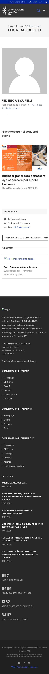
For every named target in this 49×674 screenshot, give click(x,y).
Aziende (7, 461)
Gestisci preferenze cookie (30, 654)
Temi (6, 428)
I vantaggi (8, 453)
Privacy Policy (12, 654)
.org (45, 2)
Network (8, 424)
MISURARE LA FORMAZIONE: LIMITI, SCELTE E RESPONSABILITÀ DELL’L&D (22, 525)
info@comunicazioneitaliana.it (25, 667)
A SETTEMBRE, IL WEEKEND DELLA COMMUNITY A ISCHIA (17, 512)
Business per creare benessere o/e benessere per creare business (23, 180)
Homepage (9, 377)
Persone (20, 26)
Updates (7, 390)
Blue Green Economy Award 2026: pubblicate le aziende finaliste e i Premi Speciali (21, 496)
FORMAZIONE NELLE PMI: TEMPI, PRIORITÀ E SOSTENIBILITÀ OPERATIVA (22, 539)
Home (10, 26)
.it (30, 2)
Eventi (7, 386)
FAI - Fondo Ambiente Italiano (20, 267)
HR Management (21, 227)
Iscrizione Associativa (14, 466)
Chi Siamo (8, 382)
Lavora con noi (10, 394)
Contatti (8, 398)
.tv (40, 2)
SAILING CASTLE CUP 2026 (14, 482)
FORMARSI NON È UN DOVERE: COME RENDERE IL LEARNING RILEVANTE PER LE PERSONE (20, 554)
